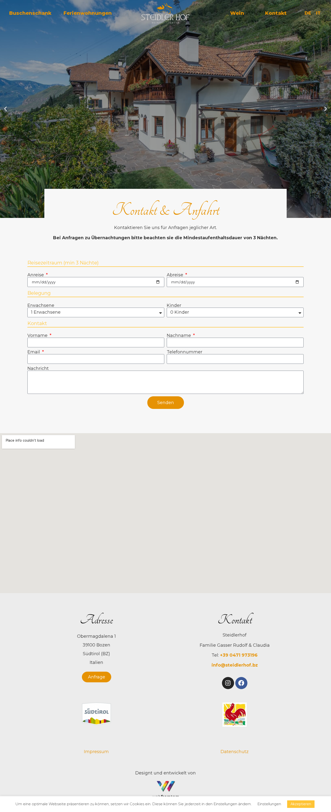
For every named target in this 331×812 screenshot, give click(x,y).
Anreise (36, 275)
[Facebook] (241, 683)
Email (34, 352)
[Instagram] (228, 683)
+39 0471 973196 (238, 655)
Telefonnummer (184, 352)
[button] (5, 109)
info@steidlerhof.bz (235, 665)
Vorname (38, 335)
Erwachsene (40, 305)
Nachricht (38, 368)
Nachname (179, 335)
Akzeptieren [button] (301, 804)
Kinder (174, 305)
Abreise (175, 275)
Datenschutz (235, 751)
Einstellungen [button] (269, 804)
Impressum (96, 751)
